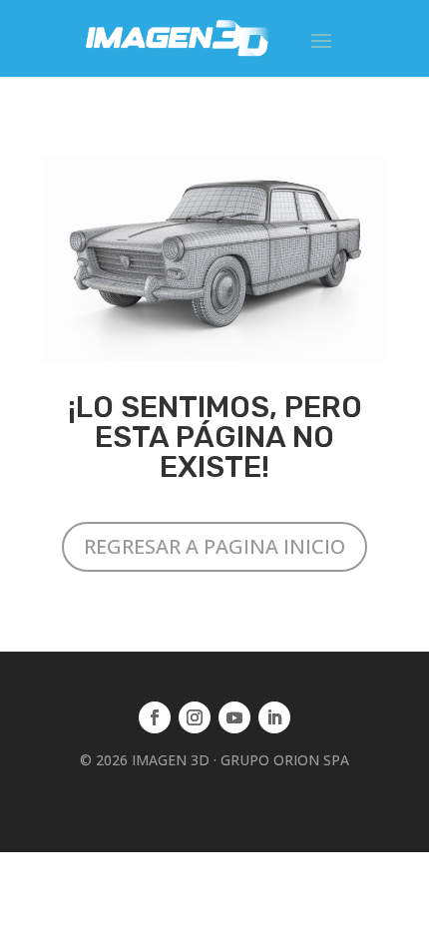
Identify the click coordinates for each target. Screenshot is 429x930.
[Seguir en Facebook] (155, 717)
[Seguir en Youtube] (234, 717)
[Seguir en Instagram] (195, 717)
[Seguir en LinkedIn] (274, 717)
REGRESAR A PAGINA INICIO (214, 546)
